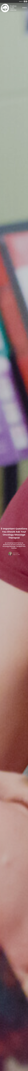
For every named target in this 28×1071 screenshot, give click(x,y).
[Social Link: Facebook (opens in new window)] (24, 1)
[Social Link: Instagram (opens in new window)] (26, 1)
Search (21, 1)
